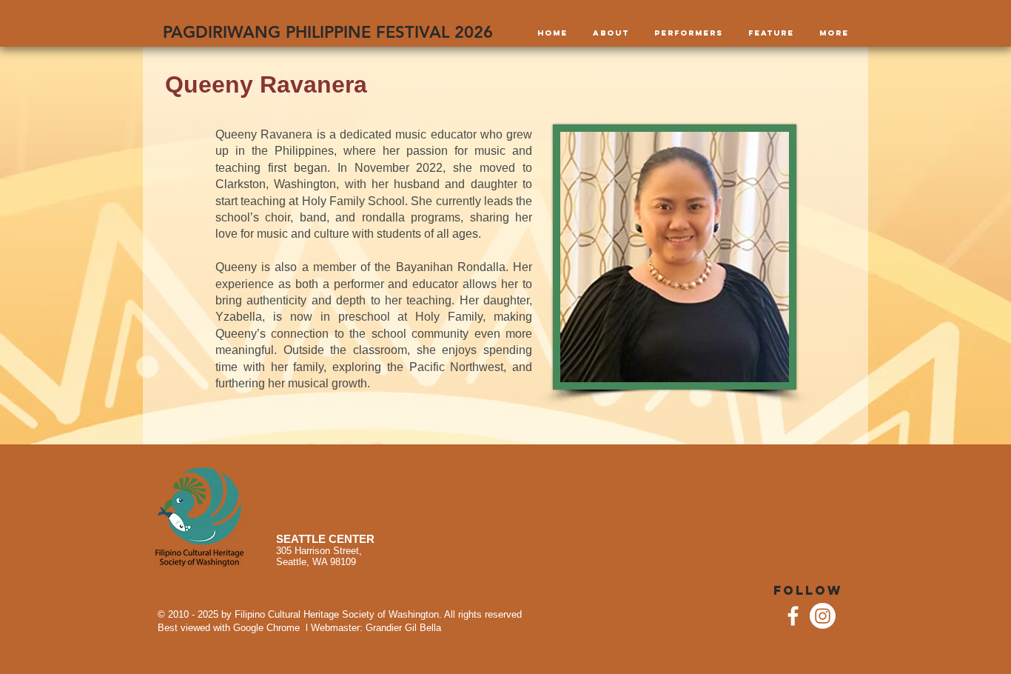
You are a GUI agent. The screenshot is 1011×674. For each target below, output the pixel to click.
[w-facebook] (793, 616)
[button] (611, 33)
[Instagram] (823, 616)
